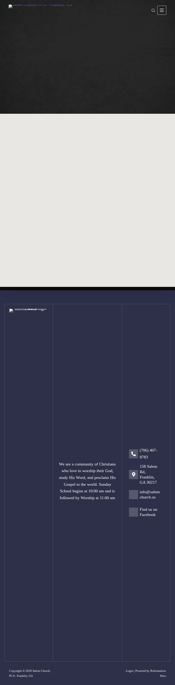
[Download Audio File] (158, 153)
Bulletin (26, 180)
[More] (161, 10)
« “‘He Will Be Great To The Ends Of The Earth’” (44, 207)
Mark (107, 85)
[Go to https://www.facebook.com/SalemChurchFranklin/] (147, 513)
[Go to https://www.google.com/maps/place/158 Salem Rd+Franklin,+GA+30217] (147, 476)
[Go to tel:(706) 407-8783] (147, 455)
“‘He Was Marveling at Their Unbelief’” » (130, 204)
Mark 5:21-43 (100, 138)
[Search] (153, 10)
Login (129, 670)
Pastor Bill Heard (81, 85)
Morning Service (142, 138)
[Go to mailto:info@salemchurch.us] (147, 495)
